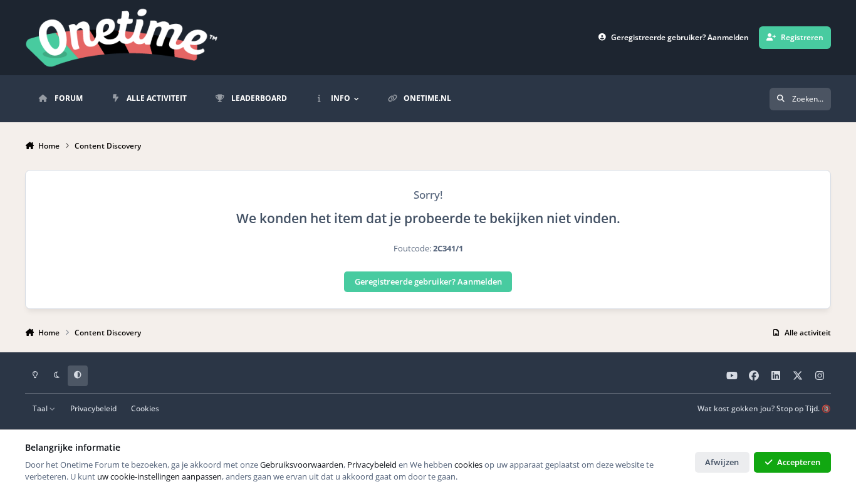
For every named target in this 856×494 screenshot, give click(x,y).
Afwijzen (722, 462)
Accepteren (798, 462)
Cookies (145, 408)
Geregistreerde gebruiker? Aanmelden (428, 281)
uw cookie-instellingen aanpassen (159, 476)
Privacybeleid (93, 408)
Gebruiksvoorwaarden (301, 464)
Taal (41, 408)
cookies (468, 464)
